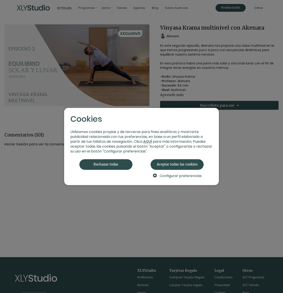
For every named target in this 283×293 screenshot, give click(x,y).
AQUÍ (147, 141)
